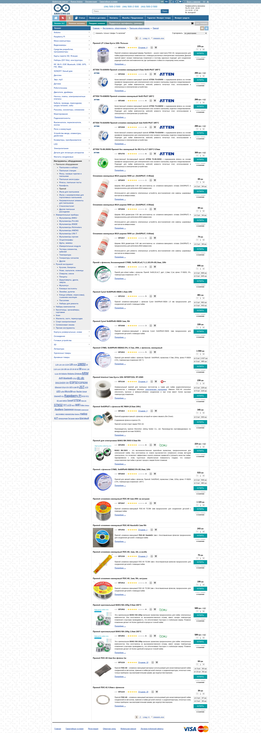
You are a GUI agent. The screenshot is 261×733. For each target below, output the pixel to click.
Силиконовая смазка (65, 325)
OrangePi (57, 396)
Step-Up (83, 400)
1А (87, 364)
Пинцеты (63, 277)
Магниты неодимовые (63, 157)
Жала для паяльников (69, 192)
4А (75, 369)
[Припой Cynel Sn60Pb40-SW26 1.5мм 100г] (103, 304)
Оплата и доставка (97, 18)
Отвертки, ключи (66, 273)
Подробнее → (120, 64)
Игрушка (77, 410)
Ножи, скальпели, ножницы (71, 270)
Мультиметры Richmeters (70, 227)
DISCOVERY (60, 383)
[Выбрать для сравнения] (151, 47)
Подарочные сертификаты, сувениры (125, 23)
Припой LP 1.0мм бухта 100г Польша (110, 43)
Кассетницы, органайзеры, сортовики (68, 311)
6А (83, 369)
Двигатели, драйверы (63, 92)
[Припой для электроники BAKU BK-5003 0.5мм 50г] (103, 453)
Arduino (57, 32)
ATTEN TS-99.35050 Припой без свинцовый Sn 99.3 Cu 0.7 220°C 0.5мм (126, 149)
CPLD (75, 378)
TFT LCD (67, 405)
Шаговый (84, 418)
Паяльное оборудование (67, 164)
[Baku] (163, 445)
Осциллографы (66, 240)
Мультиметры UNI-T (68, 233)
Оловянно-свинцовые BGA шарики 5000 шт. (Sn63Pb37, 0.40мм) (123, 176)
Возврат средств (182, 18)
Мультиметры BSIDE (68, 224)
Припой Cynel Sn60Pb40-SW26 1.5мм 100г (112, 292)
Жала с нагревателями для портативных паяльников (71, 196)
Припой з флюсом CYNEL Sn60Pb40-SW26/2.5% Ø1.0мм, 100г (121, 469)
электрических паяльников (156, 389)
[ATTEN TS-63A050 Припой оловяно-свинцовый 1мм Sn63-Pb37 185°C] (103, 135)
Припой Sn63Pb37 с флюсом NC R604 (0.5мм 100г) (117, 406)
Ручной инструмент (64, 264)
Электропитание (61, 148)
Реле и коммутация (62, 129)
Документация (91, 2)
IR (78, 387)
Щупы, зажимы (65, 243)
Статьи (81, 18)
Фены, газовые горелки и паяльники (70, 175)
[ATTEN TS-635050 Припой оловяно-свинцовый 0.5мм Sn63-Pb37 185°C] (103, 82)
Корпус (77, 414)
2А (71, 369)
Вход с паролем (193, 2)
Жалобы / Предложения (132, 18)
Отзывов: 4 (142, 48)
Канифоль (63, 185)
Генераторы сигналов (69, 258)
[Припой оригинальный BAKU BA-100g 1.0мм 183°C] (103, 644)
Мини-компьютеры (62, 41)
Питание (71, 418)
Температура (65, 255)
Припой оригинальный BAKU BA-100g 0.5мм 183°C (117, 605)
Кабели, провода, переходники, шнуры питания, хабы (68, 104)
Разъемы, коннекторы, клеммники (69, 110)
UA (162, 1)
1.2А (56, 364)
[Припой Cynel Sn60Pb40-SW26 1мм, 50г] (103, 333)
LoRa (62, 391)
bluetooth (67, 378)
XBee (82, 405)
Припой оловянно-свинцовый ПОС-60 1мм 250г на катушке (121, 499)
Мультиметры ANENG (69, 230)
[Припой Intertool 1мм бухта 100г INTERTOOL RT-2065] (103, 389)
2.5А (61, 369)
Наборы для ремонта (68, 303)
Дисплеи (57, 75)
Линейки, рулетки (67, 292)
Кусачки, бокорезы (67, 267)
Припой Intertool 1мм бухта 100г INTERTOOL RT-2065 (118, 377)
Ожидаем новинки (97, 23)
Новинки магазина (77, 23)
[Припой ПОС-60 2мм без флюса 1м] (103, 670)
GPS (71, 387)
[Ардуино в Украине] (55, 18)
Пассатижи (64, 300)
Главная (57, 729)
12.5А (67, 364)
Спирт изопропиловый (66, 322)
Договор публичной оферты (152, 729)
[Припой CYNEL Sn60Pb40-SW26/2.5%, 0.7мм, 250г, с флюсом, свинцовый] (103, 360)
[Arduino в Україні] (64, 9)
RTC (87, 396)
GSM (75, 387)
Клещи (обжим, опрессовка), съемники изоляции (72, 296)
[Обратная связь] (204, 2)
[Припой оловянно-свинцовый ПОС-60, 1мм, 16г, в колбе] (103, 564)
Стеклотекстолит (66, 206)
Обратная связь (109, 729)
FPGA (64, 387)
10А (63, 364)
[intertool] (163, 382)
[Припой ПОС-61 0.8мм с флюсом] (103, 699)
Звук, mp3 (58, 79)
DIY (67, 383)
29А (68, 369)
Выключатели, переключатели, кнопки (67, 123)
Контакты (114, 18)
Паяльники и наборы (68, 167)
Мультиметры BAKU (68, 218)
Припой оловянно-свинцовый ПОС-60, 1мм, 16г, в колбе (120, 552)
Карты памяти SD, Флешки (66, 56)
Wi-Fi (73, 405)
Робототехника (60, 88)
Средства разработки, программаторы (63, 50)
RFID (83, 396)
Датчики (57, 84)
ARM (85, 373)
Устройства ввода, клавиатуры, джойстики (67, 134)
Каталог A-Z (59, 23)
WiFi (77, 404)
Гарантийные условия (108, 2)
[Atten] (167, 74)
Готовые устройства (63, 340)
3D (55, 345)
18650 (81, 364)
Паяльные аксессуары (69, 179)
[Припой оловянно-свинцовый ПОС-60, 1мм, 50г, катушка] (103, 590)
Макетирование (61, 114)
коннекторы (69, 414)
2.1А (55, 369)
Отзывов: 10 (143, 662)
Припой (62, 189)
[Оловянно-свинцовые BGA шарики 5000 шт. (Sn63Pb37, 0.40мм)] (103, 188)
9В (60, 374)
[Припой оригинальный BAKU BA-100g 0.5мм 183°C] (103, 617)
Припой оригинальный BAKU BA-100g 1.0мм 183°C (117, 631)
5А (77, 369)
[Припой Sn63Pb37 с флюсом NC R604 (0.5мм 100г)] (103, 419)
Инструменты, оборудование (68, 161)
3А (73, 369)
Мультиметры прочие (68, 237)
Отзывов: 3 (142, 411)
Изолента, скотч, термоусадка (69, 318)
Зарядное (69, 409)
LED (56, 144)
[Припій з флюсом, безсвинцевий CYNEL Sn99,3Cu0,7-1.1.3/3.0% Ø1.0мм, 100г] (103, 274)
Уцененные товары (62, 353)
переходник (63, 418)
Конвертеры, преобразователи (67, 140)
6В (85, 369)
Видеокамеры (60, 45)
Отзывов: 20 (143, 692)
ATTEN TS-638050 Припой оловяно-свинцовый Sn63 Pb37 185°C (123, 96)
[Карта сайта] (208, 2)
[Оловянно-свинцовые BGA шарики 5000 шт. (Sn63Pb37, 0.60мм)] (103, 246)
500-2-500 (112, 6)
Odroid (84, 391)
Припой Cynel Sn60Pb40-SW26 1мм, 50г (111, 321)
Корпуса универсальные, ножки (68, 332)
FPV (67, 387)
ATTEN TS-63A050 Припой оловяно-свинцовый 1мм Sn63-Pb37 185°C (126, 123)
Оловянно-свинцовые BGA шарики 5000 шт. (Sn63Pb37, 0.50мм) (123, 205)
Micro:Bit (69, 391)
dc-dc (80, 378)
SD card (59, 400)
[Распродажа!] (62, 18)
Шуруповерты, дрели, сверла (69, 281)
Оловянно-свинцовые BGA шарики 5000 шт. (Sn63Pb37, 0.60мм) (123, 233)
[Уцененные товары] (69, 18)
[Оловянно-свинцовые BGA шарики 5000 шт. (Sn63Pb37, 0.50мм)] (103, 217)
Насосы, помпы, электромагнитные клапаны (69, 97)
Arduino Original (74, 373)
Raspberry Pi (59, 37)
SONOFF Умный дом (63, 71)
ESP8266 (83, 382)
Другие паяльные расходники (67, 210)
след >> (146, 38)
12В (71, 364)
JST (81, 387)
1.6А (60, 364)
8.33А (57, 374)
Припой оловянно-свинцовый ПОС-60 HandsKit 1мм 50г (120, 525)
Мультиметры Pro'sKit (68, 221)
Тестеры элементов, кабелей (68, 250)
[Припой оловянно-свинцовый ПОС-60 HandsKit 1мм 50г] (103, 537)
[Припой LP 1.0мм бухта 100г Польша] (103, 55)
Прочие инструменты (65, 328)
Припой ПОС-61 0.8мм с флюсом (108, 687)
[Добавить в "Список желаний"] (155, 47)
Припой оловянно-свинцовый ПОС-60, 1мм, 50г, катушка (120, 578)
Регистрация (93, 729)
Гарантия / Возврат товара (159, 18)
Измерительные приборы (67, 215)
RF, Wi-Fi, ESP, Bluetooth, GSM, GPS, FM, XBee (70, 65)
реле (77, 418)
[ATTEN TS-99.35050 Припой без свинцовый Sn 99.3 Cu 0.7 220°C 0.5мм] (103, 161)
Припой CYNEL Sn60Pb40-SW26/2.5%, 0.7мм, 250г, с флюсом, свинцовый (127, 348)
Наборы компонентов (65, 307)
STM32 (58, 404)
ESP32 (74, 382)
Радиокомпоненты (62, 118)
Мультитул (64, 285)
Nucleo (79, 391)
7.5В (87, 369)
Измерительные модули (70, 246)
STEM (77, 400)
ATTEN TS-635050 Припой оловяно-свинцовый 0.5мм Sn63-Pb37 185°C (126, 70)
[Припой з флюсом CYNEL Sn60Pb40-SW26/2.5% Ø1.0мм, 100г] (103, 481)
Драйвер (59, 409)
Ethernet (58, 387)
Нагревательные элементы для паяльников (71, 201)
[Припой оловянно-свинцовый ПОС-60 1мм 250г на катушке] (103, 511)
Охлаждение (59, 336)
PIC (63, 396)
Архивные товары (62, 357)
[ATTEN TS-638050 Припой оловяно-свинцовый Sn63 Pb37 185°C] (103, 108)
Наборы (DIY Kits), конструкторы (68, 60)
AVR (61, 378)
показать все (158, 38)
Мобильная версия (60, 2)
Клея (58, 315)
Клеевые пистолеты (68, 288)
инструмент (60, 414)
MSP (74, 391)
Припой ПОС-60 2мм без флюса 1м (109, 658)
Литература (59, 349)
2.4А (58, 369)
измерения (84, 409)
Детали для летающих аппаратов (69, 152)
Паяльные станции (67, 170)
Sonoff (70, 400)
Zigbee (87, 405)
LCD (86, 387)
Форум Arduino (77, 2)
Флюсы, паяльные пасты (70, 182)
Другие (62, 261)
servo (65, 401)
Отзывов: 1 (142, 530)
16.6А (75, 364)
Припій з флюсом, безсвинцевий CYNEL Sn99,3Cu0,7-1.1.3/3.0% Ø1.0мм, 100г (129, 262)
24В (65, 369)
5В (80, 369)
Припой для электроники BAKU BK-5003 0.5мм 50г (117, 440)
